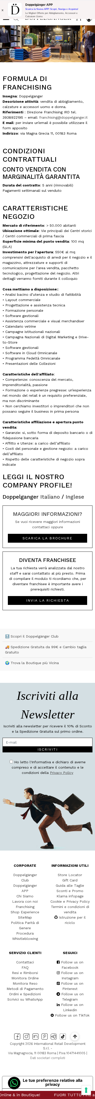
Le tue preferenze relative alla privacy (52, 1082)
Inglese (75, 497)
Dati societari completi (47, 1058)
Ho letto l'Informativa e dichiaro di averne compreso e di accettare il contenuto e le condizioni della (49, 767)
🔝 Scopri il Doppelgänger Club (32, 636)
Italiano (50, 497)
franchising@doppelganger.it (63, 117)
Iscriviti (47, 749)
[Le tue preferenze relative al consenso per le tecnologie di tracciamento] (86, 1090)
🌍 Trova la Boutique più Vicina (32, 663)
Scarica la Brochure (47, 538)
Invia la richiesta (47, 600)
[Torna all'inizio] (75, 1036)
